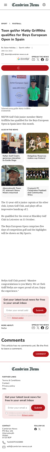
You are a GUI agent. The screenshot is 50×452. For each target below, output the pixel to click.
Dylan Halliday (10, 48)
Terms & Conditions (11, 380)
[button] (5, 5)
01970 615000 (16, 442)
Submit (39, 310)
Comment (41, 354)
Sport (4, 24)
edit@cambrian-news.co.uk (19, 446)
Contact (5, 383)
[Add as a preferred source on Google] (23, 59)
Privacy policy (8, 386)
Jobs (4, 388)
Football (16, 24)
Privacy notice (17, 318)
